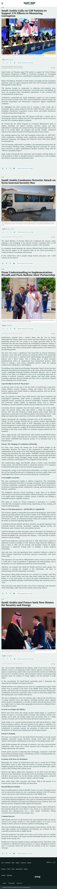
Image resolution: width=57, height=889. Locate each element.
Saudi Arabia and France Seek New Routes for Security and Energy (27, 603)
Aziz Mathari (9, 325)
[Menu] (2, 3)
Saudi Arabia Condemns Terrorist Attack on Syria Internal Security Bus (28, 181)
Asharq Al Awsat (9, 59)
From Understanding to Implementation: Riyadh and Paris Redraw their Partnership (28, 273)
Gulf (2, 7)
